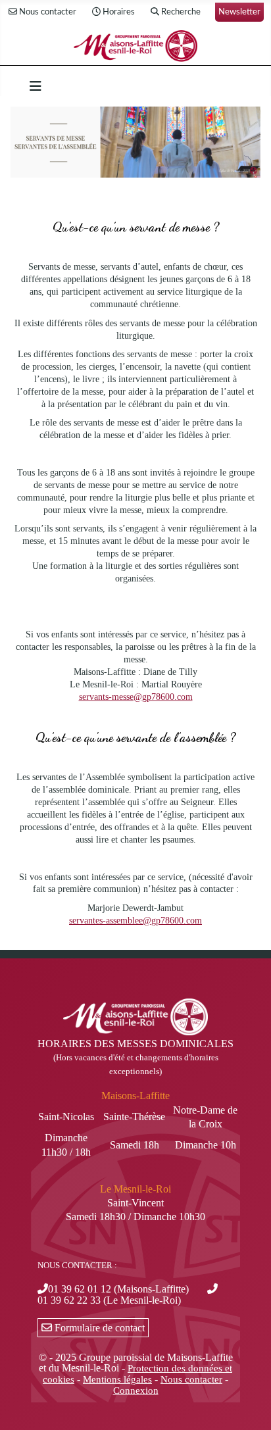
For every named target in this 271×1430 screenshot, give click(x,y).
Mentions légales (117, 1379)
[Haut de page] (247, 1405)
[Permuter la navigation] (35, 86)
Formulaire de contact (98, 1327)
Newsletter (239, 12)
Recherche (181, 12)
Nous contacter (47, 12)
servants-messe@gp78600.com (136, 697)
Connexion (136, 1390)
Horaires (119, 12)
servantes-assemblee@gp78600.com (135, 920)
